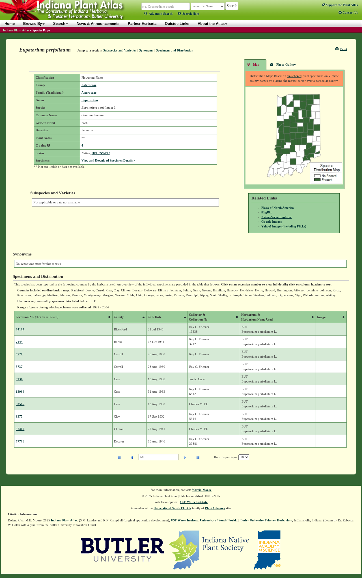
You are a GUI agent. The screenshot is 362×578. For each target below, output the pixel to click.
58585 (20, 404)
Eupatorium (89, 100)
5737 (19, 366)
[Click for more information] (48, 145)
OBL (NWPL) (101, 153)
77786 (20, 441)
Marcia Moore (202, 489)
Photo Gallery (286, 64)
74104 (20, 329)
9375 (19, 416)
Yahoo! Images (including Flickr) (283, 226)
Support (341, 5)
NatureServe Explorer (276, 217)
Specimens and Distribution (174, 50)
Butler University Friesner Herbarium (266, 520)
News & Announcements (98, 24)
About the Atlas (211, 24)
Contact (350, 12)
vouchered (294, 76)
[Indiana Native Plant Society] (209, 549)
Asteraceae (88, 85)
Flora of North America (277, 207)
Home (10, 24)
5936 (19, 379)
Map (256, 64)
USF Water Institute (194, 502)
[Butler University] (122, 549)
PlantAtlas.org (215, 508)
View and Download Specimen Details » (108, 160)
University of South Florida (172, 508)
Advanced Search (161, 13)
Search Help (190, 13)
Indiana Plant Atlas (16, 30)
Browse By (32, 24)
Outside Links (177, 24)
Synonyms (146, 50)
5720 (19, 354)
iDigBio (266, 212)
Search (59, 24)
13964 (20, 391)
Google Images (271, 221)
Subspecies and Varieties (119, 50)
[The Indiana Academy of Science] (267, 549)
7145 (19, 341)
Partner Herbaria (142, 24)
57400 (20, 429)
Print (343, 49)
